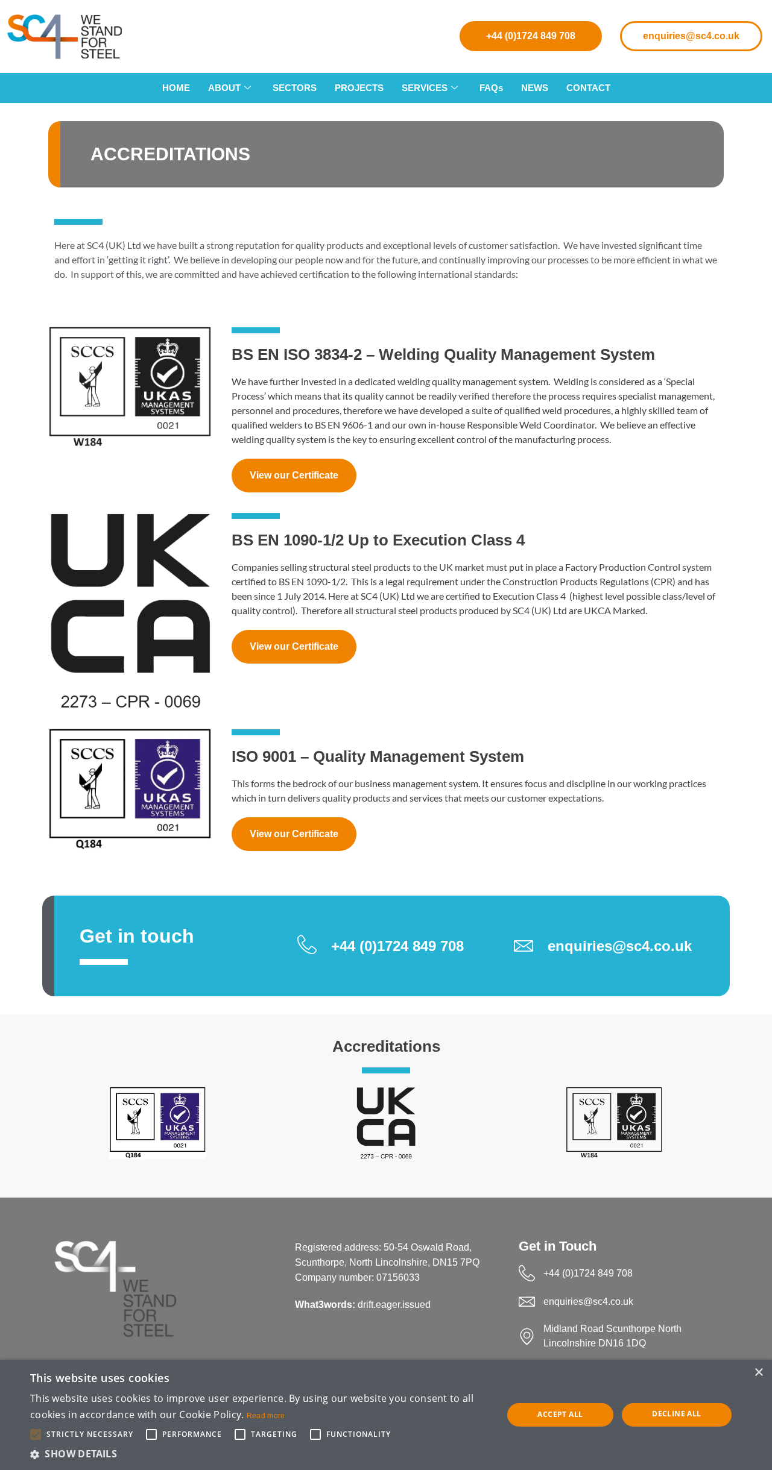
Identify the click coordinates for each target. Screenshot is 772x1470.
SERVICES (425, 88)
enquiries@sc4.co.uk (691, 36)
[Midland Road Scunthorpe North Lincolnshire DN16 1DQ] (527, 1336)
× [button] (758, 1372)
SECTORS (295, 88)
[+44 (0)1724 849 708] (527, 1273)
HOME (176, 88)
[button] (259, 1453)
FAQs (491, 88)
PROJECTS (359, 88)
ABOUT (224, 88)
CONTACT (588, 88)
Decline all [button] (676, 1414)
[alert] (386, 1415)
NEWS (534, 88)
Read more (266, 1416)
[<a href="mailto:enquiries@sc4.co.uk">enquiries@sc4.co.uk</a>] (527, 1301)
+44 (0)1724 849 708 (530, 36)
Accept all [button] (560, 1414)
